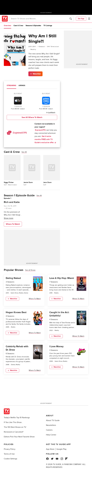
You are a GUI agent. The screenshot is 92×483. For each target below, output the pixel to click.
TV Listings (47, 26)
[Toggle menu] (89, 19)
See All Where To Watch (32, 117)
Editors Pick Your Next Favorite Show (19, 437)
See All (24, 152)
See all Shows (30, 270)
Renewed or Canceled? (13, 432)
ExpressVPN (40, 130)
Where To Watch (13, 224)
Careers (49, 430)
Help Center (51, 435)
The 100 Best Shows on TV (15, 427)
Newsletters (51, 425)
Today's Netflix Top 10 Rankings (17, 417)
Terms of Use (9, 454)
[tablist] (32, 86)
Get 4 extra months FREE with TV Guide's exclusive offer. (44, 139)
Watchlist (37, 74)
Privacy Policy (9, 449)
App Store (50, 449)
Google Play (61, 449)
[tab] (11, 86)
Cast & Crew (18, 26)
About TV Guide (53, 420)
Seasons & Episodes (33, 26)
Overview (7, 26)
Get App (81, 19)
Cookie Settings (10, 459)
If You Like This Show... (13, 422)
